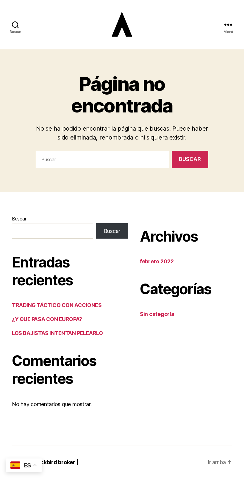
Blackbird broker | (55, 462)
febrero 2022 (157, 261)
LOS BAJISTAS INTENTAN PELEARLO (57, 333)
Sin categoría (157, 314)
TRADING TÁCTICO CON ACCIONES (56, 305)
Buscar (19, 219)
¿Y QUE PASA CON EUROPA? (47, 319)
